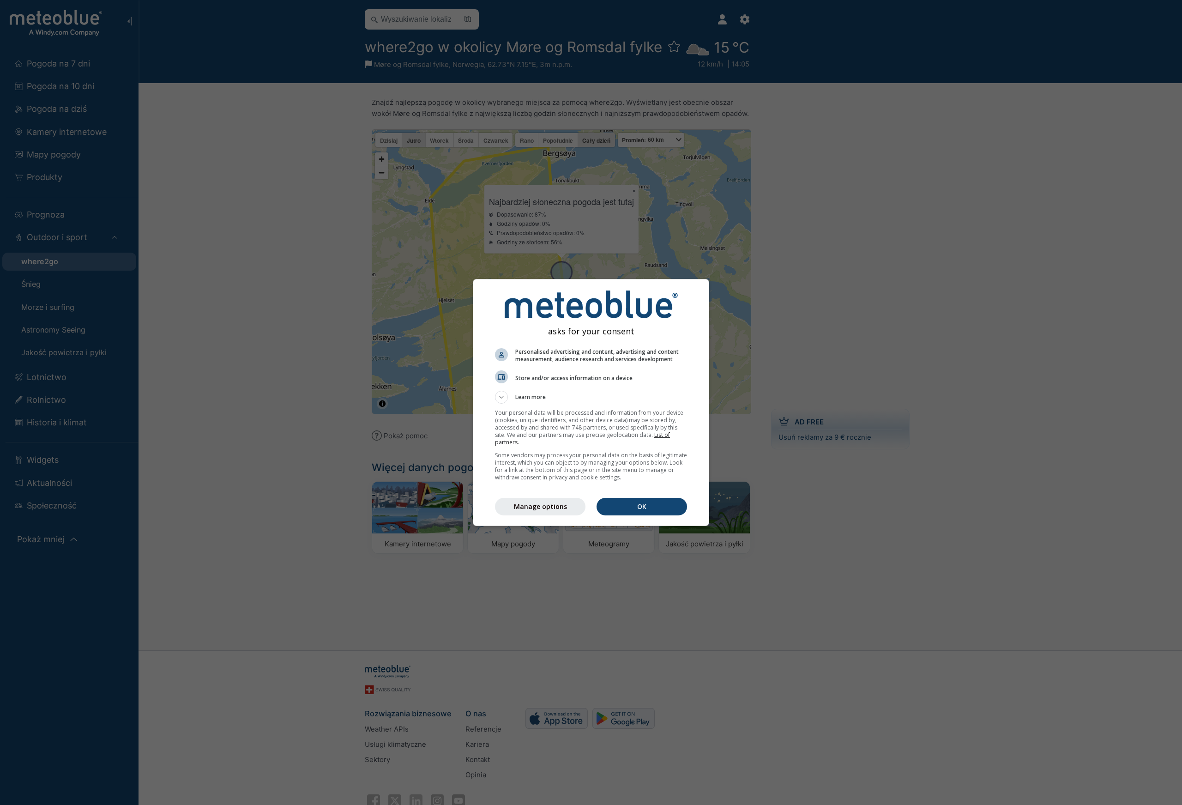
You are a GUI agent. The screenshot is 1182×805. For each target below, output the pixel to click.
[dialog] (591, 402)
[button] (591, 397)
